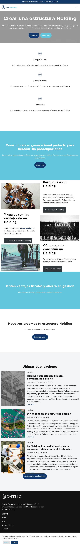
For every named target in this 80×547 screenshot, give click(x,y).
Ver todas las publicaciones (34, 476)
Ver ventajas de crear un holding (18, 240)
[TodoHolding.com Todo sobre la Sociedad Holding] (10, 7)
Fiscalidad (30, 410)
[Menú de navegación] (76, 7)
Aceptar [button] (14, 542)
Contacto (5, 529)
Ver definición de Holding (54, 210)
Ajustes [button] (6, 542)
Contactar (34, 35)
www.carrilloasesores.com (12, 507)
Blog (3, 521)
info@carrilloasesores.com (33, 507)
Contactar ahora (40, 337)
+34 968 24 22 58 (8, 509)
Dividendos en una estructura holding (49, 413)
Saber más (46, 35)
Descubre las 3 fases (53, 269)
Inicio (4, 518)
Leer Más (30, 404)
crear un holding (25, 228)
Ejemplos (30, 372)
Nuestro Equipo (8, 525)
